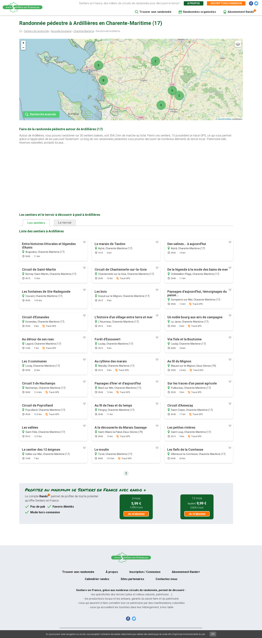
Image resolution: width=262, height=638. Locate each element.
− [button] (23, 47)
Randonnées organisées (199, 12)
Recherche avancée (43, 114)
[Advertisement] (126, 173)
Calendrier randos (97, 579)
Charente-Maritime (83, 31)
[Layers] (238, 44)
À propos (193, 3)
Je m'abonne (136, 514)
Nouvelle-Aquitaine (61, 31)
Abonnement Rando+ (186, 572)
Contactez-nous (166, 579)
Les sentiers (36, 223)
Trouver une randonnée (155, 12)
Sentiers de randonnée (36, 31)
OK (213, 634)
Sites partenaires (132, 579)
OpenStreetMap (224, 118)
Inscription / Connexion (144, 572)
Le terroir (65, 222)
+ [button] (23, 43)
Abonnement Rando (241, 12)
